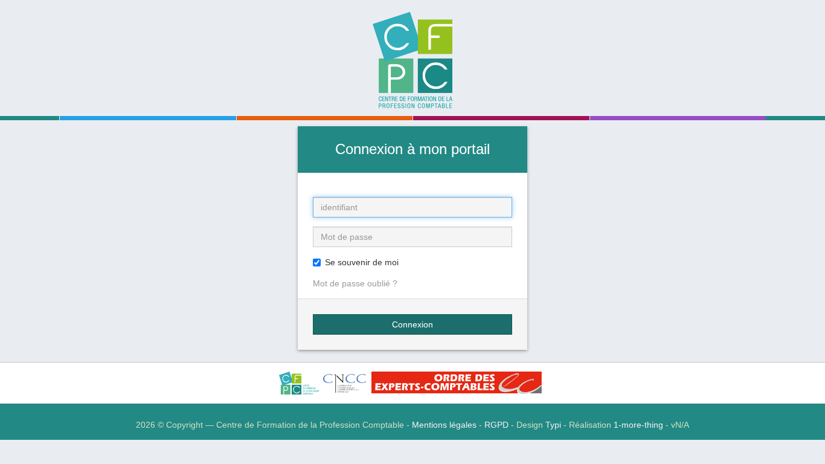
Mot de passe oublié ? (355, 283)
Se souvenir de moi (362, 262)
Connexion (412, 324)
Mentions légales (444, 425)
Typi (553, 425)
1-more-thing (638, 425)
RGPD (496, 425)
